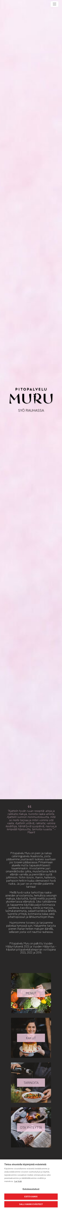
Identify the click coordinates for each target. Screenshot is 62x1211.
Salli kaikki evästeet (31, 1204)
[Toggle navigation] (54, 4)
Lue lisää (18, 1181)
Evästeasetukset (31, 1189)
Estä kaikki (30, 1197)
